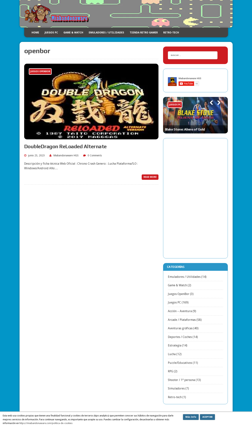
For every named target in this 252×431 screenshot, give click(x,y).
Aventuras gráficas (180, 328)
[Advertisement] (195, 198)
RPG (170, 371)
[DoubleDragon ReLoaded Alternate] (91, 137)
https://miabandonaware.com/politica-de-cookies (46, 423)
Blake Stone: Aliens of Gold (185, 129)
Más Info (190, 416)
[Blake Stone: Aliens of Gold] (195, 115)
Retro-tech (175, 397)
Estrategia (174, 345)
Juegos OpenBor (178, 294)
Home (35, 32)
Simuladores (176, 388)
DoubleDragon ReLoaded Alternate (65, 146)
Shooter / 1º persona (181, 380)
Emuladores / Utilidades (106, 32)
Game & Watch (73, 32)
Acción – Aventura (180, 311)
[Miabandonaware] (126, 14)
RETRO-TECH (171, 32)
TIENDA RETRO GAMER (144, 32)
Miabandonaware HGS (66, 155)
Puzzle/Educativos (180, 363)
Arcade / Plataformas (182, 320)
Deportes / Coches (180, 337)
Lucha (172, 354)
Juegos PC (51, 32)
